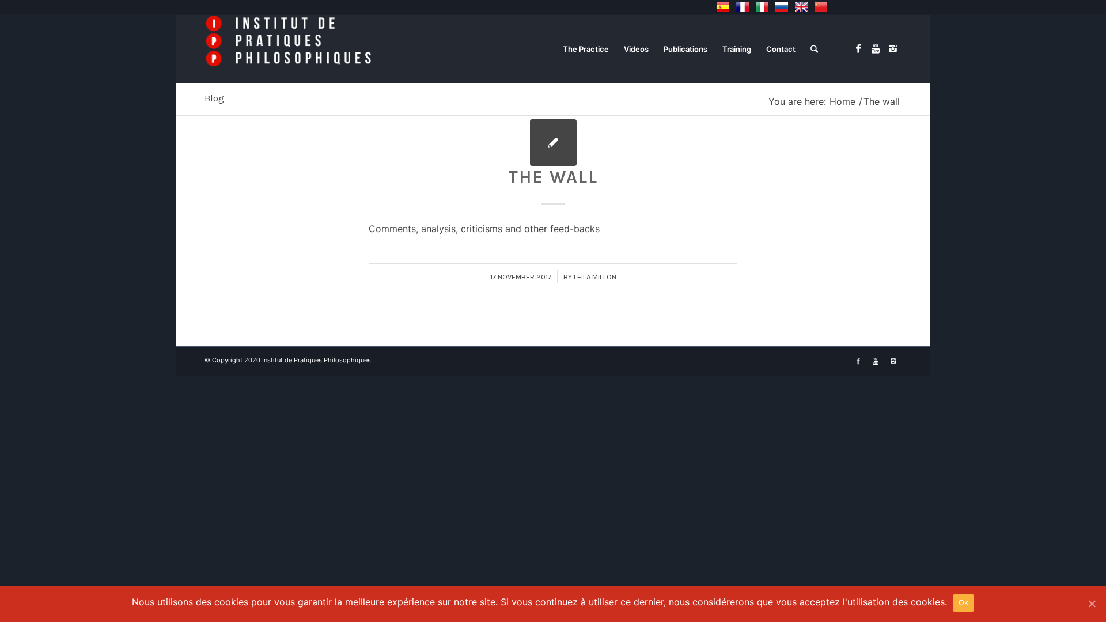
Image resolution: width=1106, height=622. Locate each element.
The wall (553, 176)
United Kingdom (801, 7)
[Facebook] (858, 48)
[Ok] (1091, 603)
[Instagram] (893, 48)
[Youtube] (875, 48)
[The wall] (553, 142)
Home (842, 101)
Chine (821, 7)
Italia (762, 7)
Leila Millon (595, 276)
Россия (782, 7)
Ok (964, 602)
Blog (214, 98)
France (742, 7)
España (723, 7)
